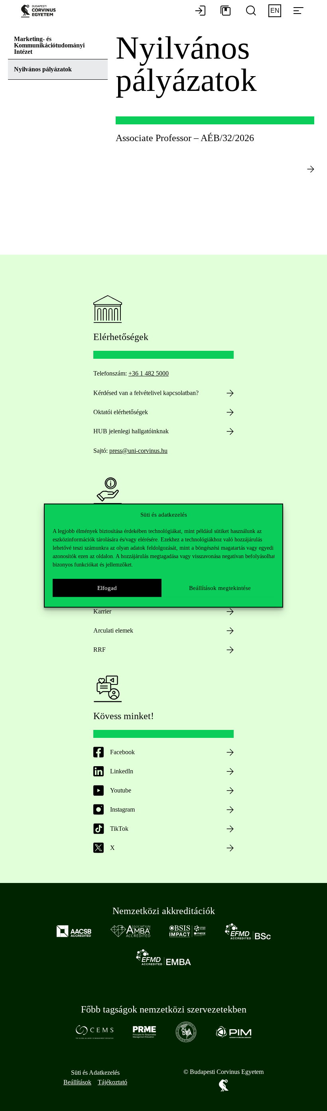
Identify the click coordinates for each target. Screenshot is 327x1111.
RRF (99, 649)
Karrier (102, 611)
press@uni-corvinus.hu (138, 450)
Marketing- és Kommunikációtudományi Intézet (49, 45)
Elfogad (107, 588)
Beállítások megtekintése (220, 588)
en (275, 10)
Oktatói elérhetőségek (120, 412)
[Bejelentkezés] (200, 11)
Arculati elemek (113, 630)
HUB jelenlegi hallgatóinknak (131, 431)
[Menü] (298, 11)
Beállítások (77, 1082)
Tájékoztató (112, 1082)
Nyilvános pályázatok (43, 69)
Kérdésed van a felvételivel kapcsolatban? (146, 392)
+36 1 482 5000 (148, 373)
